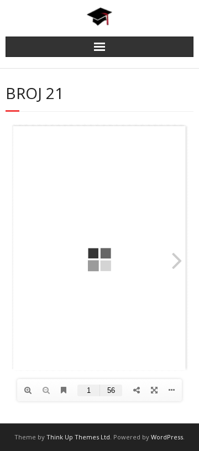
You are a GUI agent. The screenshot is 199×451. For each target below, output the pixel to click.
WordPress (167, 437)
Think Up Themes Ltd (78, 437)
